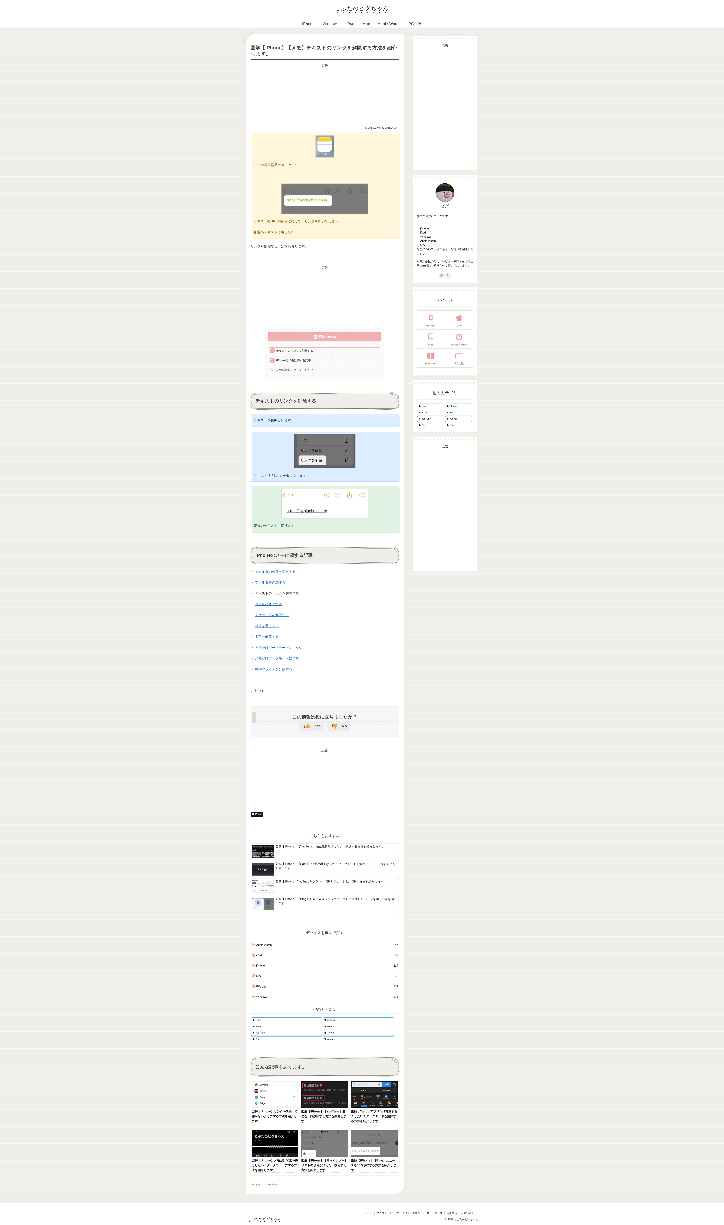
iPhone (258, 814)
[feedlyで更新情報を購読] (441, 275)
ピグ (445, 206)
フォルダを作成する (270, 582)
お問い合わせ (469, 1213)
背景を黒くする (267, 626)
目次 (322, 337)
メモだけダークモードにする (277, 658)
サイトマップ (435, 1213)
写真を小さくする (268, 604)
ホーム (369, 1213)
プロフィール (384, 1213)
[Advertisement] (325, 95)
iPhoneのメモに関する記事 (293, 360)
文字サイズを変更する (272, 615)
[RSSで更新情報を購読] (448, 275)
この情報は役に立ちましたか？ (293, 369)
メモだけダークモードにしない (278, 648)
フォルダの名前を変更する (275, 572)
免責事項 (451, 1213)
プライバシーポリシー (409, 1213)
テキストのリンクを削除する (294, 350)
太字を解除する (267, 637)
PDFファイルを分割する (273, 669)
